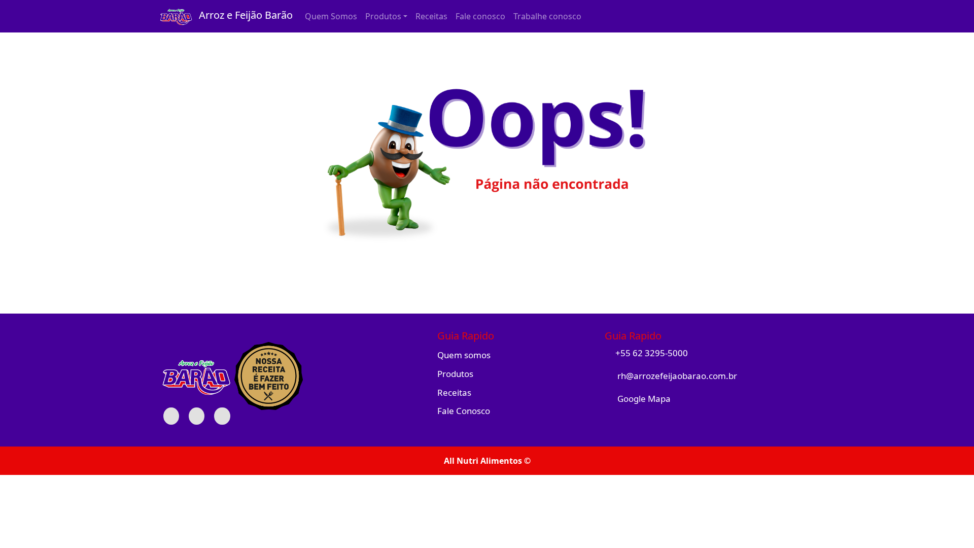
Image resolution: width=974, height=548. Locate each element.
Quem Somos (331, 16)
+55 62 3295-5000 (651, 353)
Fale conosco (480, 16)
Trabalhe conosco (547, 16)
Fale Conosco (463, 411)
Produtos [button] (383, 16)
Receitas (431, 16)
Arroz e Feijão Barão (243, 15)
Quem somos (464, 355)
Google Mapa (643, 398)
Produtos (455, 374)
